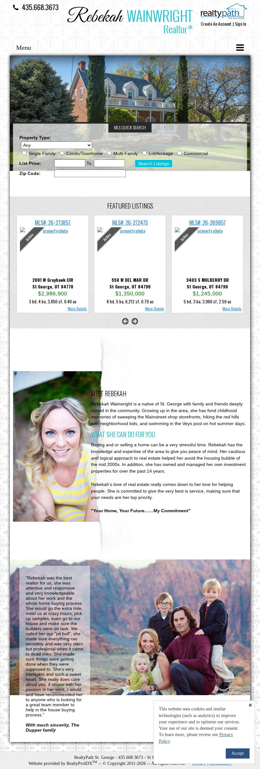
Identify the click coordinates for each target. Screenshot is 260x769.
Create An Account (216, 23)
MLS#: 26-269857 (207, 222)
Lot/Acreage (161, 153)
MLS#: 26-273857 (52, 222)
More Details (77, 308)
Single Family (42, 153)
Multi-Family (126, 153)
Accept (237, 753)
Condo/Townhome (84, 153)
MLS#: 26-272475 (130, 222)
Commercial (196, 153)
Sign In (240, 23)
